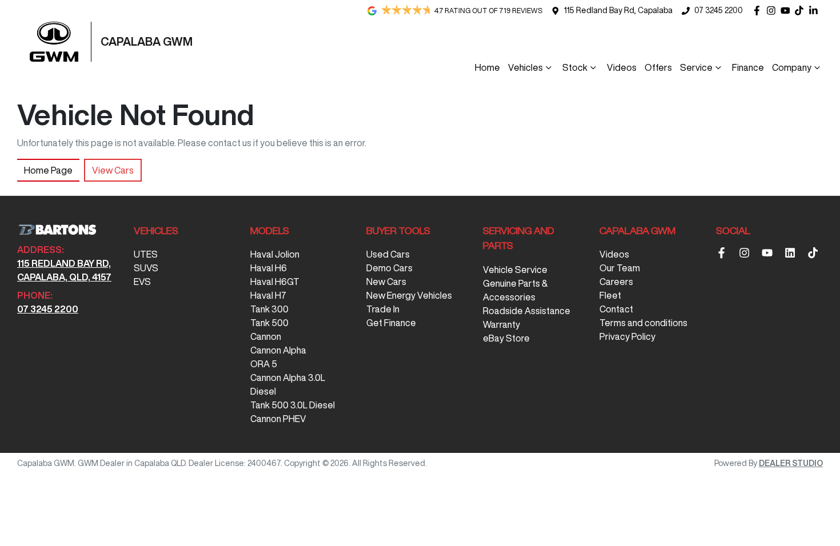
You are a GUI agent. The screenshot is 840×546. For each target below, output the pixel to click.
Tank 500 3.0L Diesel (292, 405)
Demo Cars (389, 267)
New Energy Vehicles (409, 295)
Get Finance (391, 322)
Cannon (265, 336)
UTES (146, 254)
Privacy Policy (627, 336)
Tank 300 (269, 309)
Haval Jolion (274, 254)
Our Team (619, 267)
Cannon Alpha (278, 350)
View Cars (113, 170)
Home (487, 67)
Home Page (48, 170)
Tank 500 (269, 322)
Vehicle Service (515, 269)
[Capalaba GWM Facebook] (759, 10)
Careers (616, 281)
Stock (574, 67)
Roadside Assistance (526, 310)
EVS (142, 281)
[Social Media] (801, 10)
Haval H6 (268, 267)
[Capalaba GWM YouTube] (788, 10)
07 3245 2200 (718, 10)
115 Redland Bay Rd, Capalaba (618, 10)
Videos (622, 67)
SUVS (146, 267)
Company (791, 67)
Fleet (610, 295)
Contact (616, 309)
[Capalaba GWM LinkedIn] (816, 10)
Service (696, 67)
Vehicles (525, 67)
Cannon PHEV (278, 418)
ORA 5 (263, 363)
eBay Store (506, 338)
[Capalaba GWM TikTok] (815, 252)
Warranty (501, 324)
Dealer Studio (791, 463)
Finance (748, 67)
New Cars (386, 281)
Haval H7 (268, 295)
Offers (658, 67)
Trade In (382, 309)
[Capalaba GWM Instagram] (773, 10)
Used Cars (388, 254)
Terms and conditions (643, 322)
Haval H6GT (274, 281)
